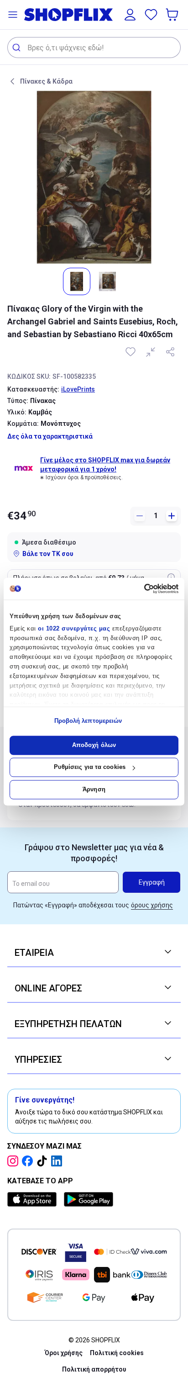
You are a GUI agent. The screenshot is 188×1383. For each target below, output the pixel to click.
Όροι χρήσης (64, 1353)
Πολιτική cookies (117, 1353)
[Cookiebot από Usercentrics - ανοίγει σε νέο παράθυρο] (138, 588)
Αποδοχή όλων (94, 745)
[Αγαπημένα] (151, 14)
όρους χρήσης (152, 905)
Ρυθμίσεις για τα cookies (89, 767)
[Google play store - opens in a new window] (88, 1199)
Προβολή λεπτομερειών (88, 721)
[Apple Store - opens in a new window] (33, 1199)
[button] (12, 14)
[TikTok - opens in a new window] (44, 1160)
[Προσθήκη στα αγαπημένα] (131, 351)
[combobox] (94, 47)
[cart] (173, 14)
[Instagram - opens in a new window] (14, 1160)
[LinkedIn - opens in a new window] (58, 1160)
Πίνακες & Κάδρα (46, 81)
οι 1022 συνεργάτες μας (74, 628)
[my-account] (130, 14)
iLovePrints (78, 389)
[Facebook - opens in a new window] (29, 1160)
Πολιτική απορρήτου (94, 1369)
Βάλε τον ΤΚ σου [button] (47, 553)
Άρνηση (94, 789)
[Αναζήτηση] (17, 47)
